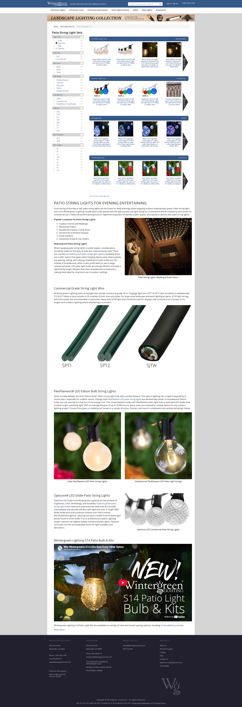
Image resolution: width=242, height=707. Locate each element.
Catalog (162, 652)
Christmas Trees (76, 10)
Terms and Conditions (141, 703)
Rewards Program (166, 649)
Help (161, 656)
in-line (164, 625)
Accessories (161, 10)
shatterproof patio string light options (87, 254)
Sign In (168, 4)
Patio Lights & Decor (120, 10)
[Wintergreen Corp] (57, 4)
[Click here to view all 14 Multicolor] (185, 102)
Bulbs (135, 10)
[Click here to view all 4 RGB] (185, 141)
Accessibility (164, 666)
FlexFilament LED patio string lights (124, 399)
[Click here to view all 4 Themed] (185, 181)
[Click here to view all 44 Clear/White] (185, 62)
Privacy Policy (160, 703)
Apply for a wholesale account (171, 662)
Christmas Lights (57, 10)
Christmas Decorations (97, 10)
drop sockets (177, 625)
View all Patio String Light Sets (99, 196)
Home (56, 26)
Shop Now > (59, 629)
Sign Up (175, 4)
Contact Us (164, 659)
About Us (163, 645)
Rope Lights (147, 10)
